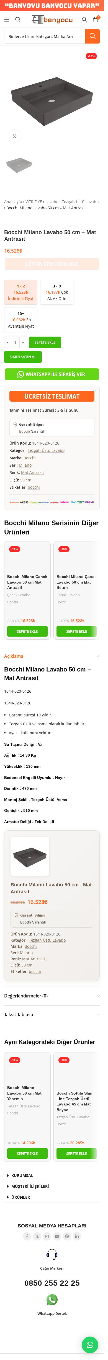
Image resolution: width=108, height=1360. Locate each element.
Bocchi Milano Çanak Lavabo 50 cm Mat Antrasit (27, 582)
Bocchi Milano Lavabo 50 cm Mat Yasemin (24, 1093)
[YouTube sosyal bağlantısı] (57, 1236)
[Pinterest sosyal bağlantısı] (67, 1236)
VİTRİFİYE (33, 201)
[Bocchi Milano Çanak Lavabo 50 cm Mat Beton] (76, 558)
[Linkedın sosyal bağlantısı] (77, 1236)
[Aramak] (18, 19)
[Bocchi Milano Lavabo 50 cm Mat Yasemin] (27, 1069)
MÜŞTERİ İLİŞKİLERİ (30, 1186)
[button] (27, 631)
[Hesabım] (84, 19)
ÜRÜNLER (20, 1197)
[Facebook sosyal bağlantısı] (27, 1236)
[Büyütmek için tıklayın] (14, 136)
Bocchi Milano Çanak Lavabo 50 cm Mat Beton (76, 582)
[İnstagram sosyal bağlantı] (47, 1236)
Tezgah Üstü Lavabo (80, 201)
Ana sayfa (13, 201)
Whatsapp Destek (52, 1314)
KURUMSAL (22, 1175)
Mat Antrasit (32, 472)
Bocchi (24, 431)
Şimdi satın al (23, 356)
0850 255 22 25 (52, 1283)
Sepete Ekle (45, 342)
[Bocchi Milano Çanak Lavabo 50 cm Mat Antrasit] (27, 558)
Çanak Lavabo (18, 594)
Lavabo (51, 201)
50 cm (25, 480)
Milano (25, 465)
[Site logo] (52, 19)
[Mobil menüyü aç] (6, 19)
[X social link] (37, 1236)
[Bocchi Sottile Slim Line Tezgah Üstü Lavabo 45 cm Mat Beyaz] (76, 1071)
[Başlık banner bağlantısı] (52, 5)
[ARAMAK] (92, 36)
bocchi (34, 487)
